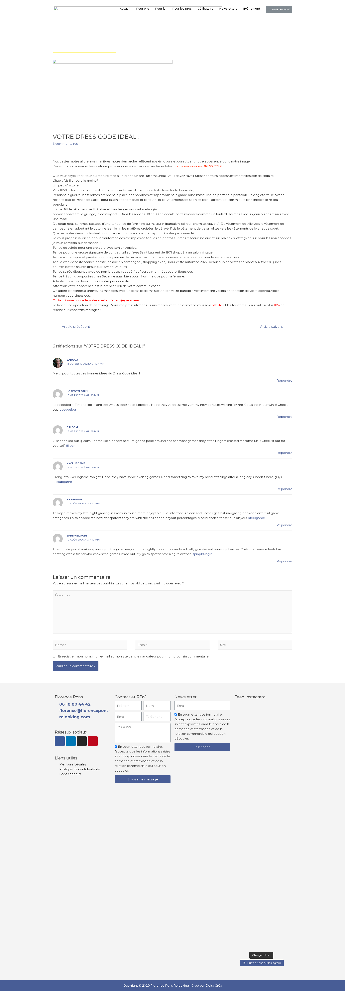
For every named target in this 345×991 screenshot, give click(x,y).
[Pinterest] (93, 741)
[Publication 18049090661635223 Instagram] (281, 939)
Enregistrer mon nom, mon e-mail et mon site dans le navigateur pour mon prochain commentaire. (133, 656)
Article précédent (74, 327)
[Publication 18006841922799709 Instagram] (261, 939)
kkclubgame (76, 463)
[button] (279, 9)
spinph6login (77, 535)
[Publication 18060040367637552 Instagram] (261, 794)
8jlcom (72, 427)
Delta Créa (214, 985)
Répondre (284, 380)
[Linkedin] (71, 741)
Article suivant (273, 327)
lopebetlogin (77, 391)
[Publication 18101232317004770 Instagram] (241, 712)
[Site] (255, 645)
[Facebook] (60, 741)
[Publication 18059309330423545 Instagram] (241, 939)
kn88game (74, 499)
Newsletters (228, 8)
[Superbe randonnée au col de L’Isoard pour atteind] (241, 857)
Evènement (251, 8)
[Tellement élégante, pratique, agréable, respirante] (281, 743)
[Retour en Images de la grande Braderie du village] (281, 826)
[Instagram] (82, 741)
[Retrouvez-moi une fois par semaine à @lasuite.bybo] (261, 740)
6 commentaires (65, 144)
